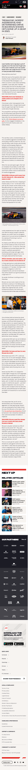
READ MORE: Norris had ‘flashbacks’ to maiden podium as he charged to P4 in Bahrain (12, 98)
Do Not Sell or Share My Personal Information (14, 715)
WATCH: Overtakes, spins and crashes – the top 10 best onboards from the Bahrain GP (14, 259)
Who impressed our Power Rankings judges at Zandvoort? (18, 526)
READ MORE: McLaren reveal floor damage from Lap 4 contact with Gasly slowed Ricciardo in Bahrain (13, 421)
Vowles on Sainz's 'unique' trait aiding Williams (17, 518)
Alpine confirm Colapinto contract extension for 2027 (17, 509)
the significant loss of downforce (13, 411)
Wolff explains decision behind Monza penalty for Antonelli (18, 500)
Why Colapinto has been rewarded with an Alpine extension (18, 492)
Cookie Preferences (7, 726)
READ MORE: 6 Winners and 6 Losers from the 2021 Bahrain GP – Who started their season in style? (13, 177)
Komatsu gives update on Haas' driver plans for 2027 (18, 483)
